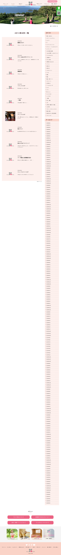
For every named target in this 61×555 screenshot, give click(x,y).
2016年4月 (48, 374)
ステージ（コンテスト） (51, 38)
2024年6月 (48, 172)
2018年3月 (48, 324)
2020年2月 (48, 275)
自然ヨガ (48, 66)
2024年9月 (48, 168)
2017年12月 (49, 331)
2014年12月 (49, 408)
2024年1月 (48, 176)
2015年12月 (49, 382)
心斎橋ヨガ (48, 57)
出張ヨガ (48, 68)
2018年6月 (48, 318)
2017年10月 (49, 335)
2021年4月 (48, 245)
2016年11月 (49, 359)
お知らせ (20, 4)
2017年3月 (48, 350)
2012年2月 (48, 481)
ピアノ (48, 89)
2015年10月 (49, 387)
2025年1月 (48, 159)
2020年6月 (48, 266)
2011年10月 (49, 490)
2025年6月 (48, 148)
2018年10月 (49, 309)
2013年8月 (48, 442)
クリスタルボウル (50, 55)
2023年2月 (48, 200)
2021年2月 (48, 249)
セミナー (48, 40)
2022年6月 (48, 217)
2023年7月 (48, 189)
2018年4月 (48, 322)
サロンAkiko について (18, 517)
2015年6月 (48, 395)
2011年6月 (48, 498)
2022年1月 (48, 226)
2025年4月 (48, 153)
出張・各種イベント (28, 547)
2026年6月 (48, 127)
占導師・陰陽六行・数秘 (51, 104)
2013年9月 (48, 440)
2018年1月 (48, 329)
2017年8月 (48, 339)
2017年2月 (48, 352)
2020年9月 (48, 260)
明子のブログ (39, 4)
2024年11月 (49, 163)
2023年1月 (48, 202)
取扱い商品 (48, 111)
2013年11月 (49, 436)
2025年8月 (48, 144)
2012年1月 (48, 483)
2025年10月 (49, 142)
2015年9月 (48, 389)
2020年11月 (49, 256)
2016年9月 (48, 363)
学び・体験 (48, 100)
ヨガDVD (48, 106)
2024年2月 (48, 174)
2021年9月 (48, 234)
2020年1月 (48, 277)
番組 (47, 76)
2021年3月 (48, 247)
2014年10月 (49, 412)
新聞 (47, 74)
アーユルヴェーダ (50, 85)
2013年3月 (48, 453)
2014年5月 (48, 423)
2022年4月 (48, 219)
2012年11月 (49, 462)
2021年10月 (49, 232)
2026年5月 (48, 129)
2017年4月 (48, 348)
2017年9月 (48, 337)
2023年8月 (48, 187)
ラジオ (48, 72)
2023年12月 (49, 178)
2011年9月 (48, 492)
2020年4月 (48, 271)
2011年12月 (49, 485)
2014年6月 (48, 421)
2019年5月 (48, 294)
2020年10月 (49, 258)
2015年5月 (48, 397)
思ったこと (48, 91)
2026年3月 (48, 133)
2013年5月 (48, 449)
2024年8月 (48, 170)
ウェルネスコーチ (14, 547)
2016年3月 (48, 376)
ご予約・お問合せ (52, 1)
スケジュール (46, 4)
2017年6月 (48, 344)
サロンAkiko (49, 59)
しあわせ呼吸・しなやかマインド (52, 53)
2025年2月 (48, 157)
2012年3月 (48, 479)
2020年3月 (48, 273)
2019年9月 (48, 286)
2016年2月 (48, 378)
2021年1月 (48, 251)
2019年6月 (48, 292)
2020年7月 (48, 264)
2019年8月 (48, 288)
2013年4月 (48, 451)
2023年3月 (48, 198)
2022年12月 (49, 204)
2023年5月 (48, 193)
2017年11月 (49, 333)
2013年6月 (48, 447)
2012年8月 (48, 468)
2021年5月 (48, 243)
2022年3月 (48, 221)
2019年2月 (48, 301)
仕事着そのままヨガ (50, 61)
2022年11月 (49, 206)
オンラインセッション (50, 44)
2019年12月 (49, 279)
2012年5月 (48, 475)
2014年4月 (48, 425)
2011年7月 (48, 496)
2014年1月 (48, 432)
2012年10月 (49, 464)
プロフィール (5, 4)
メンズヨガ (48, 96)
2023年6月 (48, 191)
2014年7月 (48, 419)
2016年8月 (48, 365)
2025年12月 (49, 140)
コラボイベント (49, 70)
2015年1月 (48, 406)
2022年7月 (48, 215)
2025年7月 (48, 146)
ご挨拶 (48, 98)
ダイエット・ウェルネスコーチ (52, 46)
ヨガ (47, 102)
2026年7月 (48, 125)
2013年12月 (49, 434)
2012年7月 (48, 470)
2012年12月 (49, 460)
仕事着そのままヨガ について (42, 517)
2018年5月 (48, 320)
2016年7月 (48, 367)
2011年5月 (48, 500)
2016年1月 (48, 380)
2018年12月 (49, 305)
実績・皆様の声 (54, 4)
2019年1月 (48, 303)
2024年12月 (49, 161)
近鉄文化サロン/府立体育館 (51, 113)
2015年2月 (48, 404)
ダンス (48, 87)
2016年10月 (49, 361)
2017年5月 (48, 346)
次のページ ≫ (39, 181)
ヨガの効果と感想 (50, 51)
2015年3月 (48, 402)
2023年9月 (48, 185)
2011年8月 (48, 494)
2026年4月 (48, 131)
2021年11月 (49, 230)
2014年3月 (48, 427)
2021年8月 (48, 236)
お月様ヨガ (48, 83)
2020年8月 (48, 262)
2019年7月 (48, 290)
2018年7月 (48, 316)
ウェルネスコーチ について (42, 522)
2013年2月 (48, 455)
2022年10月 (49, 208)
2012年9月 (48, 466)
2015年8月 (48, 391)
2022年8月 (48, 213)
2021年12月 (49, 228)
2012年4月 (48, 477)
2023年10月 (49, 183)
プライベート (49, 81)
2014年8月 (48, 417)
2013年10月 (49, 438)
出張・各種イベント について (18, 522)
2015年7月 (48, 393)
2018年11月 (49, 307)
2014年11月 (49, 410)
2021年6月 (48, 241)
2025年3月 (48, 155)
